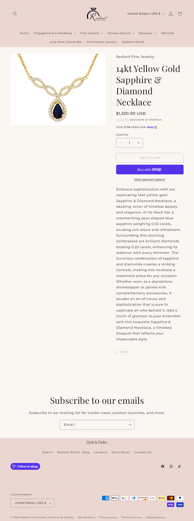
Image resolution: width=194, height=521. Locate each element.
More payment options (150, 179)
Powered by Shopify (61, 517)
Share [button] (124, 351)
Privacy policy (108, 517)
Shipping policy (156, 517)
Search (47, 452)
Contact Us (143, 452)
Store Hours (121, 452)
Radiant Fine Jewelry (34, 517)
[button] (15, 13)
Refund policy (86, 517)
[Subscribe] (129, 425)
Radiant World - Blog (73, 452)
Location (100, 452)
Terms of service (131, 517)
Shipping (122, 119)
